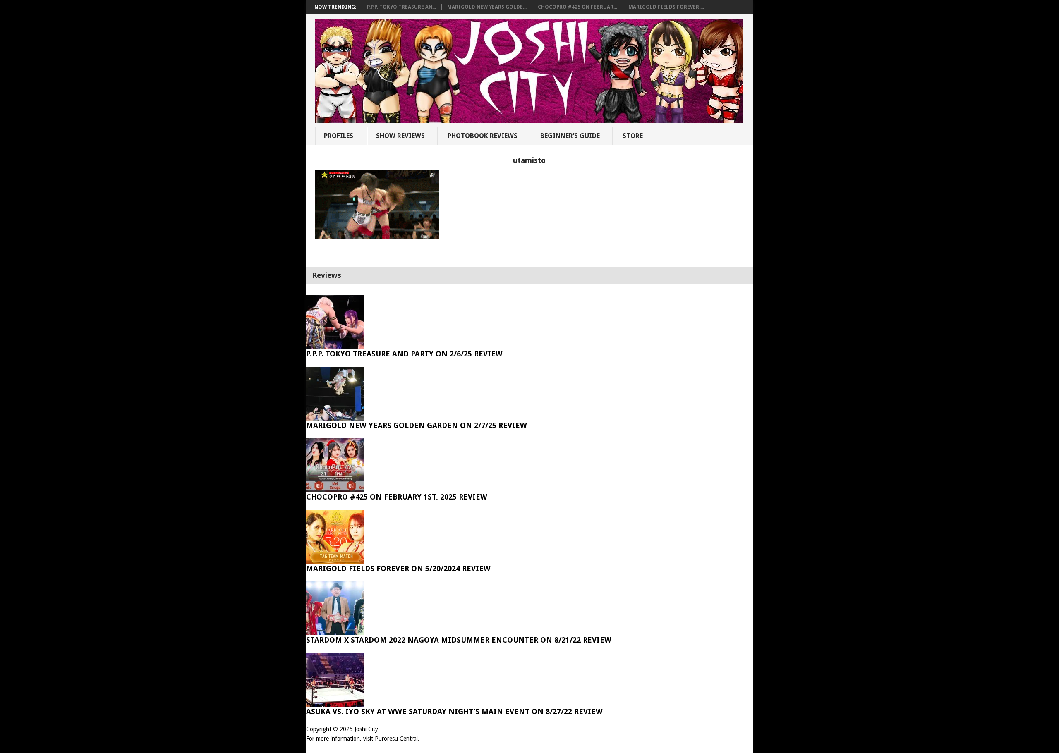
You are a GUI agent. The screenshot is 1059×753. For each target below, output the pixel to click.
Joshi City (366, 729)
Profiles (338, 136)
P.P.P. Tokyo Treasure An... (401, 7)
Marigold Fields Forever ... (666, 7)
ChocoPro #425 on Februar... (577, 7)
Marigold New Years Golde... (487, 7)
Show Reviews (400, 136)
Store (633, 136)
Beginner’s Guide (570, 136)
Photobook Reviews (483, 136)
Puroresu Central (396, 738)
